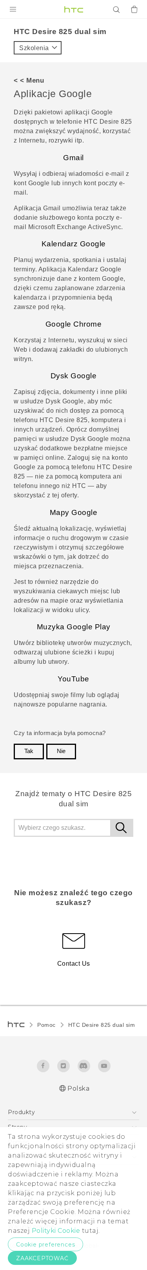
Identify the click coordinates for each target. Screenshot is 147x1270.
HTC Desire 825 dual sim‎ (101, 1025)
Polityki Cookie (56, 1230)
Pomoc (46, 1025)
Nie (61, 751)
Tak (28, 751)
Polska (78, 1088)
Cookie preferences (45, 1244)
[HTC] (73, 9)
